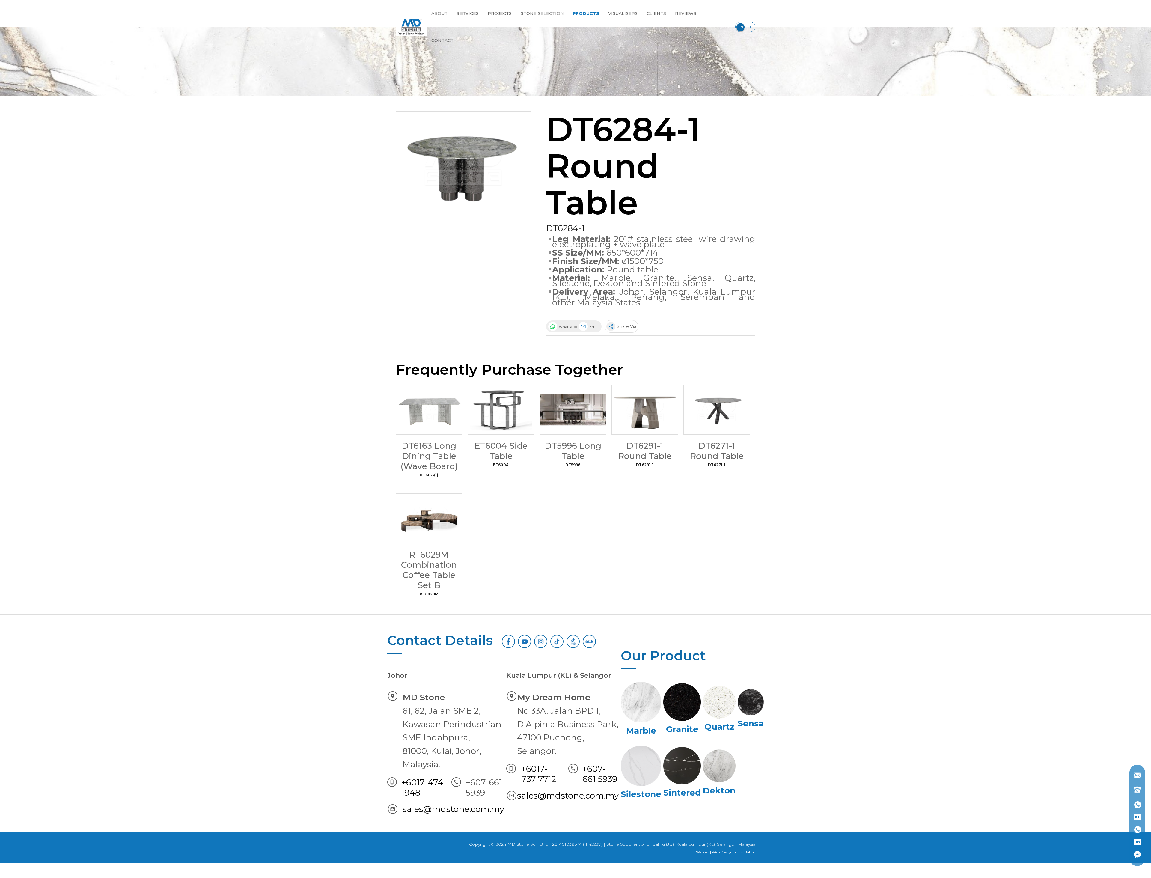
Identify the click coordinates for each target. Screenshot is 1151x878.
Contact (442, 40)
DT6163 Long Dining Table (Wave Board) (429, 456)
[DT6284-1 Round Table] (463, 162)
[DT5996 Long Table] (573, 409)
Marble (616, 278)
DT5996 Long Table (573, 451)
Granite (658, 278)
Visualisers (623, 13)
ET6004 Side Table (501, 451)
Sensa (699, 278)
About (439, 13)
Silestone (571, 283)
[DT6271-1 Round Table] (717, 409)
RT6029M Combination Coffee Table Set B (429, 569)
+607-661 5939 (599, 774)
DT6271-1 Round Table (717, 451)
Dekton (608, 283)
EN (740, 27)
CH (750, 27)
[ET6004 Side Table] (501, 409)
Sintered (682, 792)
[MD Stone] (411, 27)
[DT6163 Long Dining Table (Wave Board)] (429, 409)
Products (586, 13)
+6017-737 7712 (538, 774)
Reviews (685, 13)
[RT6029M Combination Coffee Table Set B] (429, 518)
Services (468, 13)
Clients (656, 13)
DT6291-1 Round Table (645, 451)
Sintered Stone (675, 283)
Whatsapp (567, 326)
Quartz (739, 278)
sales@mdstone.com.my (453, 809)
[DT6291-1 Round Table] (645, 409)
